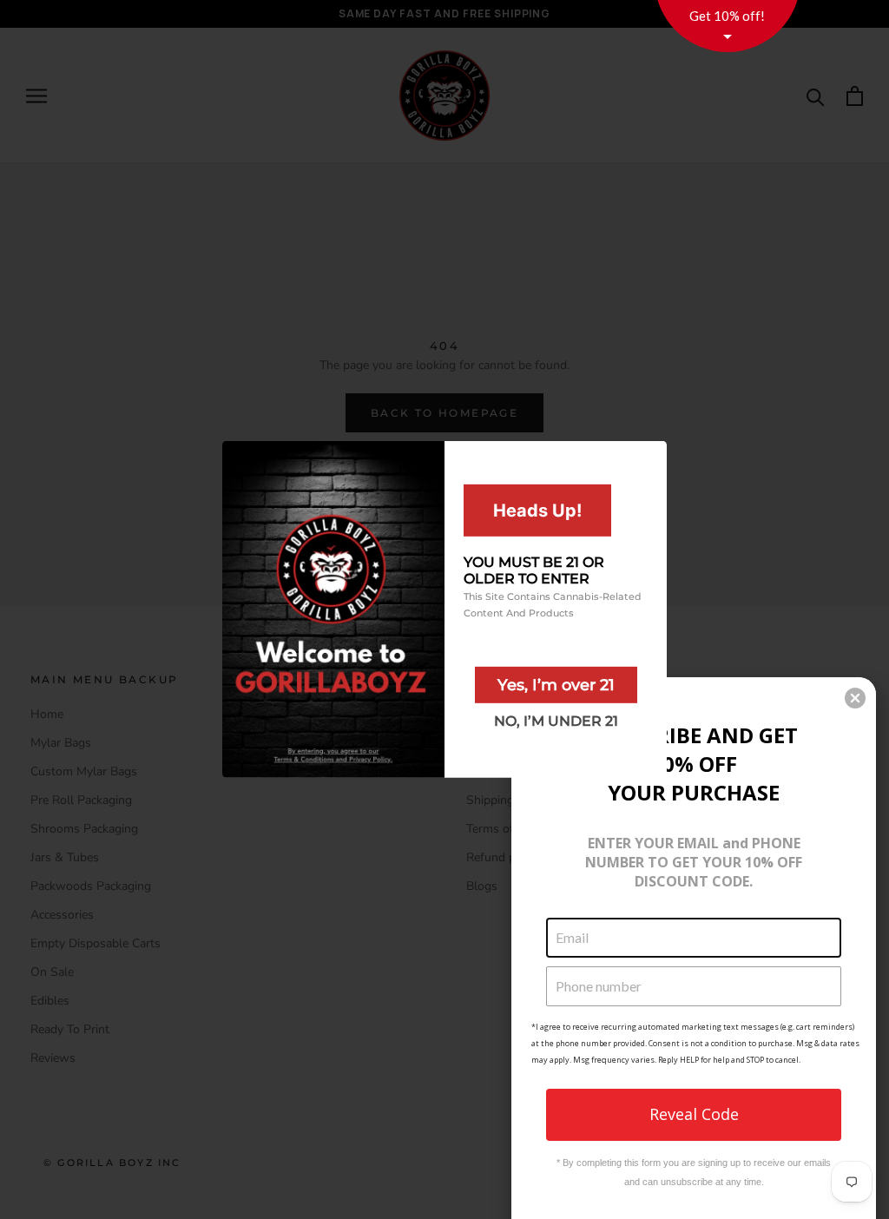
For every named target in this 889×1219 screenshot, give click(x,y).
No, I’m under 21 (556, 721)
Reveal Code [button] (694, 1114)
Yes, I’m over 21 (556, 685)
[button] (855, 698)
